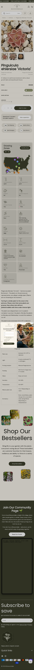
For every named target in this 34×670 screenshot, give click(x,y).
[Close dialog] (32, 323)
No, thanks (8, 346)
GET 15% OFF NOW (9, 343)
